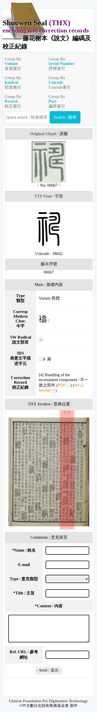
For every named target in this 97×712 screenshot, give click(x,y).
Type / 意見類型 (24, 579)
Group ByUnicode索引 (60, 82)
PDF (61, 385)
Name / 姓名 (24, 550)
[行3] (48, 472)
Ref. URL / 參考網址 (24, 654)
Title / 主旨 (24, 593)
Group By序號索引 (61, 64)
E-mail (24, 564)
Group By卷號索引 (13, 64)
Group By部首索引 (13, 82)
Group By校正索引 (13, 101)
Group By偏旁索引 (57, 101)
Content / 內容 (49, 606)
